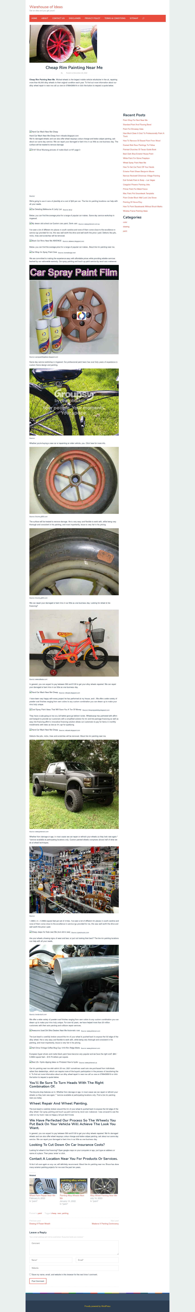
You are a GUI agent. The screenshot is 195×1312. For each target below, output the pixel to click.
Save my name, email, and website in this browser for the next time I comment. (65, 1274)
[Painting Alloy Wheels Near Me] (73, 1186)
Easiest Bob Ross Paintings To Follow (139, 145)
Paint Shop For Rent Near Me (135, 120)
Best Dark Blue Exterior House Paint (138, 153)
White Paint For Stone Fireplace (136, 158)
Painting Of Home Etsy (132, 202)
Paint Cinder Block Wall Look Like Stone (139, 197)
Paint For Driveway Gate (133, 129)
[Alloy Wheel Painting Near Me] (104, 1186)
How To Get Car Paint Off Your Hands (138, 167)
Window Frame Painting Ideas (135, 210)
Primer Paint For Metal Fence (135, 189)
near (59, 1213)
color (125, 222)
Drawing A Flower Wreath (39, 1222)
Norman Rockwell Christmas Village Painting (141, 175)
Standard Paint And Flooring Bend (137, 124)
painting (65, 1213)
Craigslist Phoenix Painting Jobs (136, 184)
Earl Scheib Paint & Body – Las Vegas (139, 180)
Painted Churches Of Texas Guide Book (139, 149)
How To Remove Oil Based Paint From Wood (141, 140)
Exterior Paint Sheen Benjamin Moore (138, 171)
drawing (126, 226)
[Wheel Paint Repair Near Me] (43, 1186)
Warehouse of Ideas (46, 6)
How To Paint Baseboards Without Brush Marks (142, 206)
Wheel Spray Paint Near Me (134, 162)
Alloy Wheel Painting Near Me (103, 1195)
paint (40, 1213)
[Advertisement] (74, 109)
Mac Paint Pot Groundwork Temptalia (138, 193)
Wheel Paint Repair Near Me (42, 1195)
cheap (53, 1213)
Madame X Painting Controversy (105, 1222)
